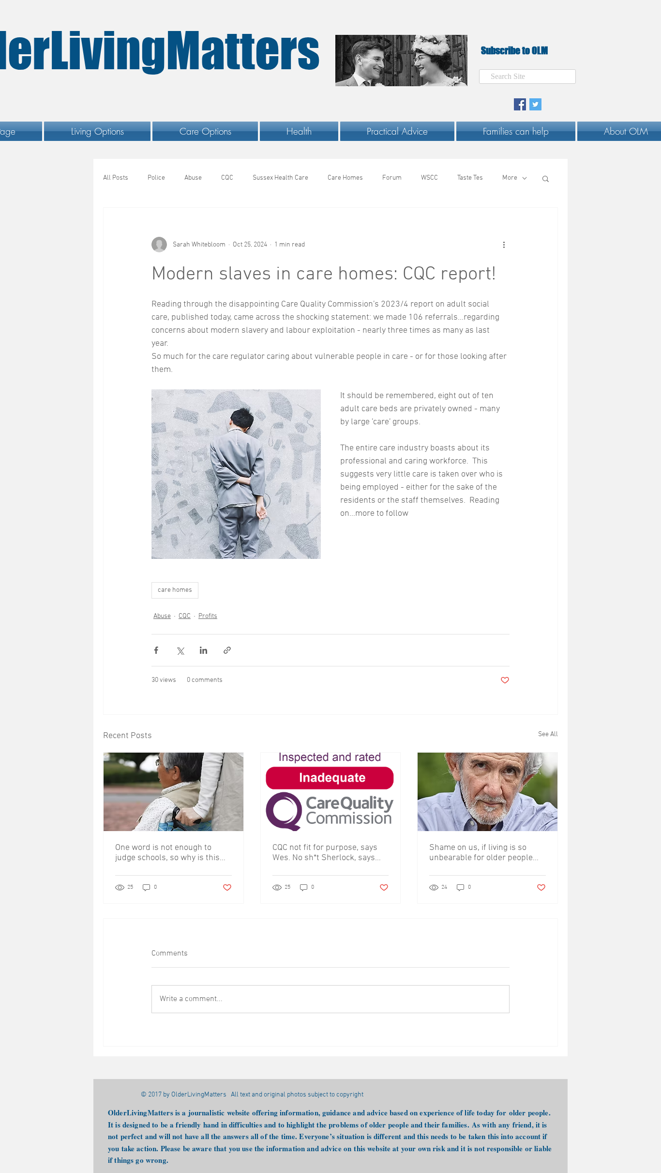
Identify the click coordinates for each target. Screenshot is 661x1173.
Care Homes (345, 178)
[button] (97, 131)
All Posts (115, 178)
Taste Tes (470, 178)
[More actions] (504, 244)
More (509, 178)
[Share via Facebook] (156, 650)
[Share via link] (227, 650)
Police (156, 178)
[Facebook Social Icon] (520, 104)
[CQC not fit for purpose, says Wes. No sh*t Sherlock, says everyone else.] (331, 792)
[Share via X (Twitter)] (179, 650)
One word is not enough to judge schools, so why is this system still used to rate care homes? (169, 853)
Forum (392, 178)
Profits (207, 616)
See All (548, 734)
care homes (175, 590)
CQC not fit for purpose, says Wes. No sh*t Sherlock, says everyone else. (324, 853)
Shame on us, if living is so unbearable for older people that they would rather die (481, 853)
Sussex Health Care (280, 178)
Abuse (193, 178)
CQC (227, 178)
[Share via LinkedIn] (203, 650)
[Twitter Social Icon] (535, 104)
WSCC (429, 178)
